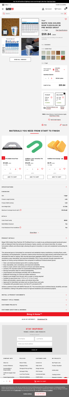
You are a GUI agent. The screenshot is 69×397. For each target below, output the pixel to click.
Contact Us (39, 362)
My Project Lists (56, 362)
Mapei (43, 20)
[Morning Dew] (63, 53)
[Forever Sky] (43, 58)
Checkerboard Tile (42, 319)
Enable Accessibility (61, 4)
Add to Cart (12, 177)
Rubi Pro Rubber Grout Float (10, 158)
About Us (5, 362)
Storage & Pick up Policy (26, 368)
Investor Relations (8, 365)
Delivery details (62, 107)
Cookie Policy (17, 390)
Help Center (39, 365)
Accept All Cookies (40, 393)
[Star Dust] (48, 58)
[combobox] (34, 14)
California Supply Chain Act (9, 373)
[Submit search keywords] (4, 14)
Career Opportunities (8, 377)
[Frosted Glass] (43, 53)
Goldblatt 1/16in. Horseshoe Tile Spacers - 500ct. (34, 159)
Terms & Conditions (25, 377)
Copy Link (64, 125)
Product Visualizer (57, 365)
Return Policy (23, 362)
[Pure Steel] (53, 58)
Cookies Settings (27, 393)
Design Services (40, 368)
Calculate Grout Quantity (57, 69)
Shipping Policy (24, 365)
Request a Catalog (57, 377)
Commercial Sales (40, 374)
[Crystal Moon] (48, 53)
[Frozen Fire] (58, 58)
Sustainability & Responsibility (7, 369)
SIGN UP (34, 350)
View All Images (20, 59)
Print (45, 125)
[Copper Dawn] (58, 53)
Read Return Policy (54, 115)
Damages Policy (24, 371)
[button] (6, 4)
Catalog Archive (56, 374)
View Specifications (61, 30)
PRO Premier (39, 371)
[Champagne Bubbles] (53, 53)
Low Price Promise (24, 374)
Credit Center (39, 377)
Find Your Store (51, 1)
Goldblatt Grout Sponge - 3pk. (55, 158)
